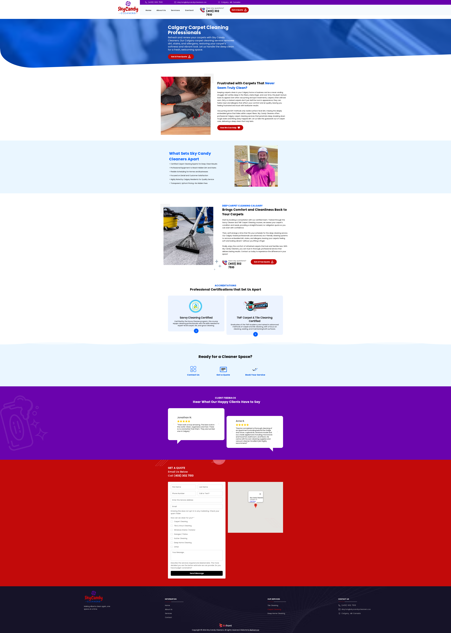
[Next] (196, 331)
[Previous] (173, 424)
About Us (168, 609)
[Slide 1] (194, 434)
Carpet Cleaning (274, 609)
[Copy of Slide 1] (197, 434)
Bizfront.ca (254, 630)
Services (168, 613)
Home (167, 605)
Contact (168, 617)
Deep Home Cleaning (276, 613)
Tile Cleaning (273, 605)
